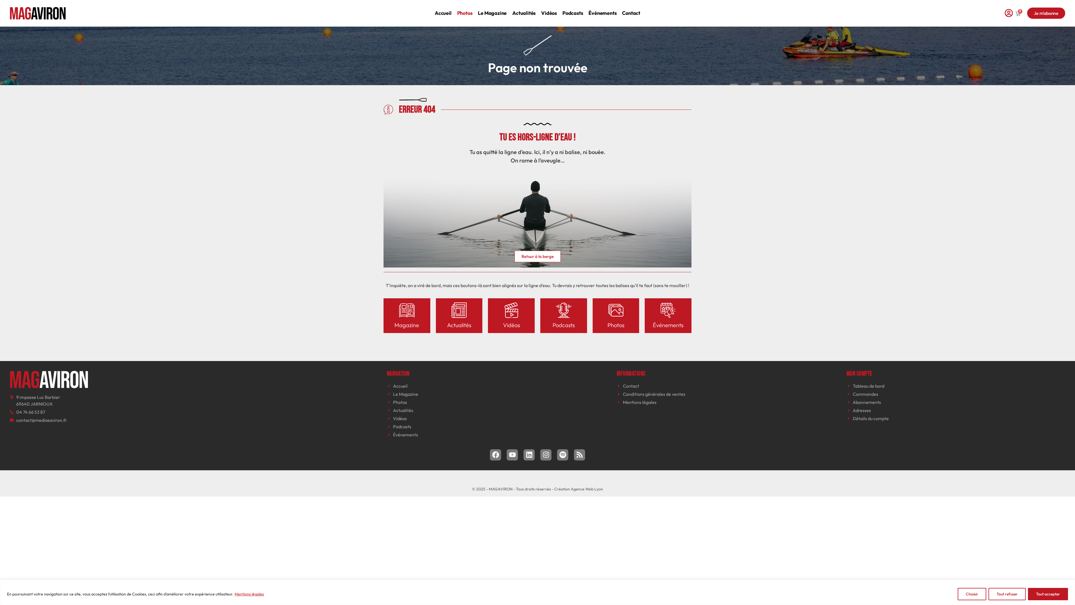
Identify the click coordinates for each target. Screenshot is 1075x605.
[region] (537, 592)
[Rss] (579, 454)
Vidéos (549, 13)
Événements (602, 13)
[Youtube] (512, 454)
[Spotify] (562, 454)
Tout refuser (1007, 594)
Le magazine (492, 13)
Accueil (443, 13)
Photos (465, 13)
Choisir (972, 594)
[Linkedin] (529, 454)
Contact (631, 13)
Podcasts (572, 13)
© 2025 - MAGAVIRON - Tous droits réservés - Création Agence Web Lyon (537, 489)
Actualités (524, 13)
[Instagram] (545, 454)
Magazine (406, 325)
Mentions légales (249, 594)
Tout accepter (1048, 594)
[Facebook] (495, 454)
